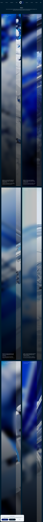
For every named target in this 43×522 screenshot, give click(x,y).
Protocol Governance (26, 15)
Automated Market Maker (27, 16)
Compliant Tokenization (5, 363)
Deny (12, 519)
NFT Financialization (32, 362)
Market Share (9, 15)
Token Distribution (32, 15)
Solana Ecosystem (5, 15)
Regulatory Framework (10, 362)
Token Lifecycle (4, 362)
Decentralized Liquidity (26, 362)
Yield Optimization (26, 363)
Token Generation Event (5, 16)
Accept (5, 519)
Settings (19, 519)
